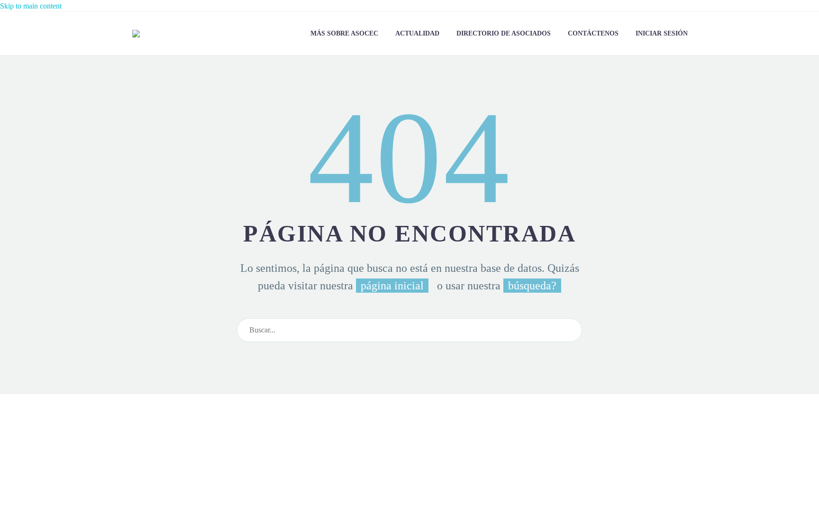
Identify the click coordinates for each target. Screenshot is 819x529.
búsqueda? (532, 285)
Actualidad (417, 33)
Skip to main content (31, 6)
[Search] (570, 330)
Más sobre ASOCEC (344, 33)
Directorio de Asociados (503, 33)
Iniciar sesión (662, 33)
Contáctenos (593, 33)
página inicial (392, 285)
